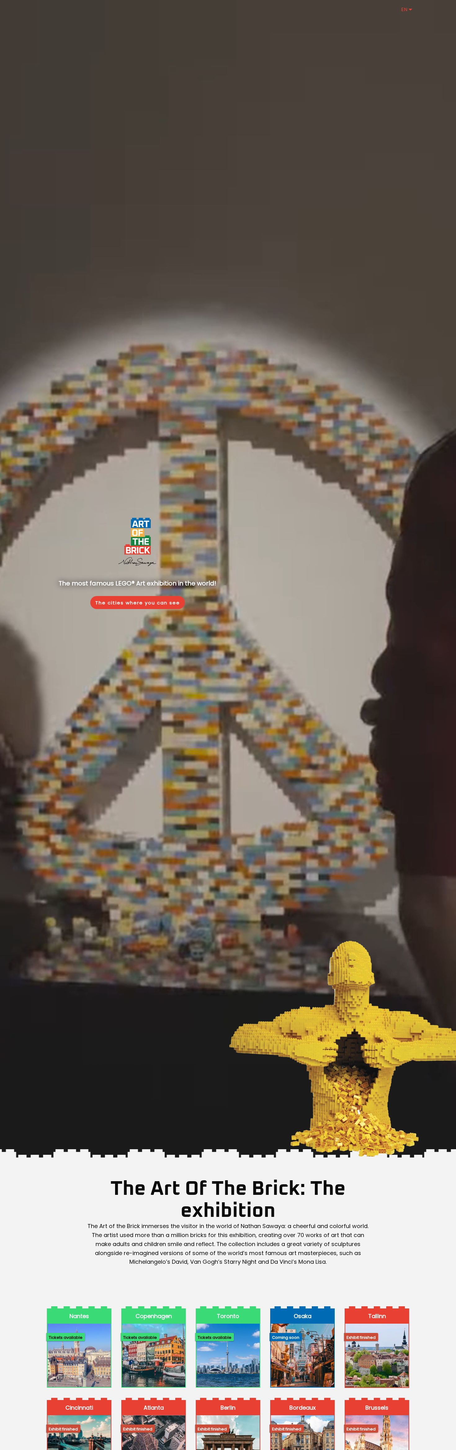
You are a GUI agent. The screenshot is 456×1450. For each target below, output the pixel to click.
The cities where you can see (137, 602)
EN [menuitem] (404, 9)
